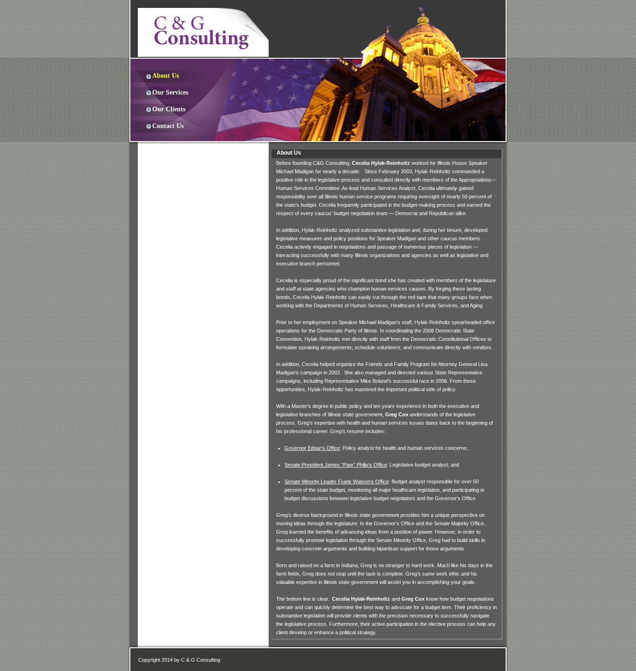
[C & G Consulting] (203, 32)
